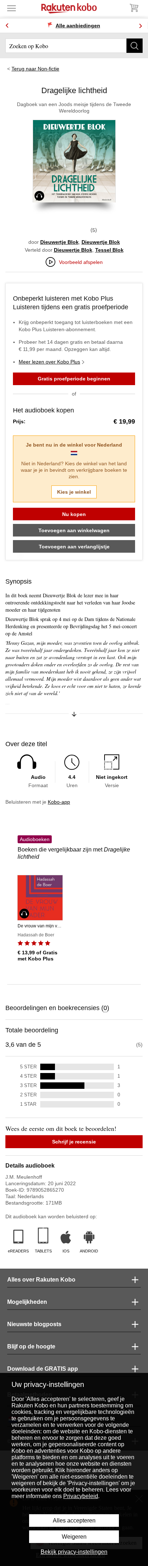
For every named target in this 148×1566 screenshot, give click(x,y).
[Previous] (7, 25)
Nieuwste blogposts (34, 1324)
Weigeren (74, 1537)
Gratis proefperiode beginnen (74, 379)
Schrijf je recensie (74, 1142)
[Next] (140, 25)
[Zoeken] (134, 45)
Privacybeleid (80, 1496)
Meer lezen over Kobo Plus (49, 362)
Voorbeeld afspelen (81, 262)
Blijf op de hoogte (31, 1346)
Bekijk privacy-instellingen (74, 1552)
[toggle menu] (11, 8)
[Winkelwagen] (134, 8)
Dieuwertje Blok (59, 242)
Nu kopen (74, 514)
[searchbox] (74, 45)
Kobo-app (59, 802)
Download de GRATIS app (42, 1369)
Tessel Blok (109, 250)
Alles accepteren (74, 1520)
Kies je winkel (74, 492)
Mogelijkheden (27, 1302)
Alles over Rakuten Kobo (41, 1280)
